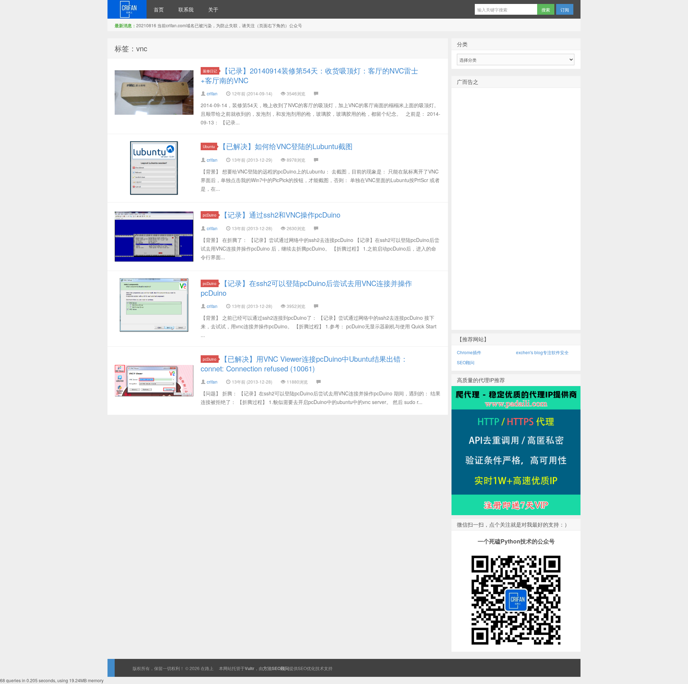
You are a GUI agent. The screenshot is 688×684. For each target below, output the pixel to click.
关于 (213, 9)
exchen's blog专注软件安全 (542, 352)
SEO (302, 668)
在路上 (127, 9)
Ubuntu (209, 146)
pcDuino (209, 215)
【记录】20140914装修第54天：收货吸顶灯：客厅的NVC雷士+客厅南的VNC (309, 75)
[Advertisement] (516, 220)
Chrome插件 (469, 352)
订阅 (564, 9)
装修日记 (210, 70)
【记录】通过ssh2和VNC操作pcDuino (280, 214)
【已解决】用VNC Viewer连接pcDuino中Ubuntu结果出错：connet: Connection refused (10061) (304, 363)
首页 (159, 9)
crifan (212, 93)
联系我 (186, 9)
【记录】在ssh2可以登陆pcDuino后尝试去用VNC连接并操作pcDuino (306, 288)
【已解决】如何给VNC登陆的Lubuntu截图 (286, 146)
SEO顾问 (465, 362)
